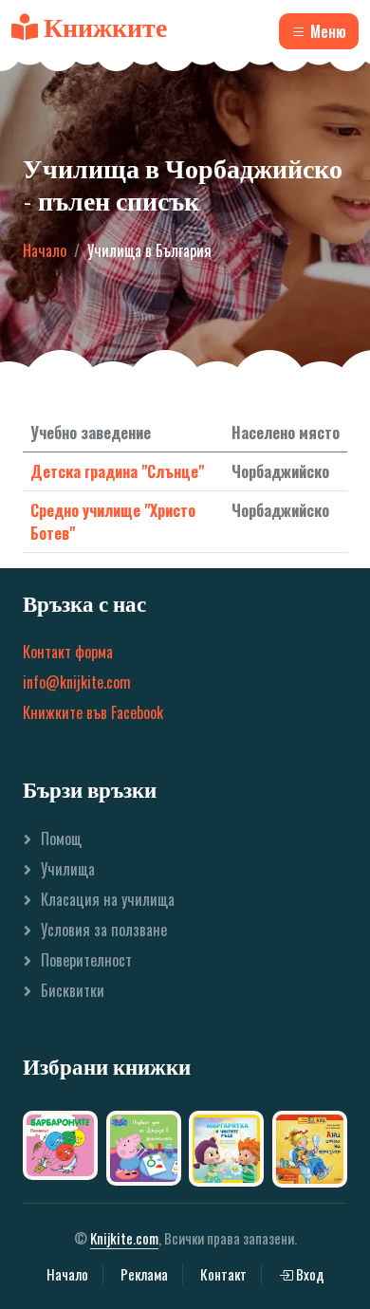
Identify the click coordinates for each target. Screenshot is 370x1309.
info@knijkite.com (77, 682)
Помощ (61, 838)
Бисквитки (72, 990)
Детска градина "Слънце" (117, 471)
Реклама (144, 1273)
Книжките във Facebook (93, 712)
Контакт (223, 1273)
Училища (68, 868)
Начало (44, 250)
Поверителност (86, 960)
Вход (308, 1273)
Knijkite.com (124, 1237)
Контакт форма (68, 651)
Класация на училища (108, 899)
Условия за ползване (104, 929)
